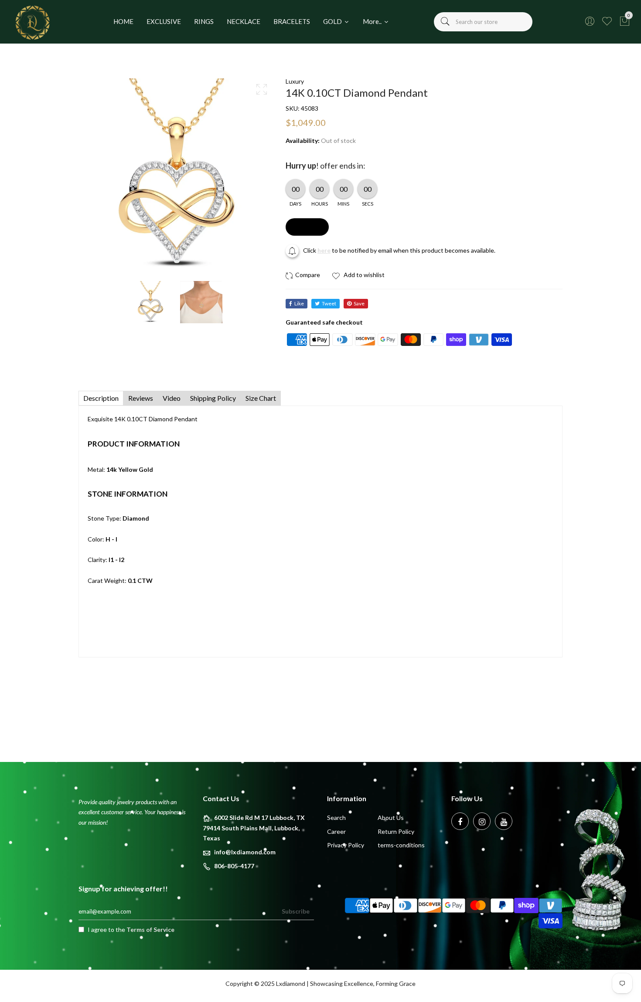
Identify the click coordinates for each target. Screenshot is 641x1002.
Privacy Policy (345, 845)
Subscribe (296, 911)
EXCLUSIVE (164, 21)
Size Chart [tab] (260, 398)
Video (172, 398)
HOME (123, 21)
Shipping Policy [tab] (213, 398)
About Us (391, 817)
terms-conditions (401, 845)
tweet (329, 303)
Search (336, 817)
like (299, 303)
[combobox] (483, 21)
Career (336, 831)
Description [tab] (101, 398)
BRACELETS (291, 21)
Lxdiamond (290, 983)
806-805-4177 (234, 866)
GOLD (333, 21)
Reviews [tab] (140, 398)
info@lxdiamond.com (245, 852)
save (359, 303)
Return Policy (396, 831)
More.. (373, 21)
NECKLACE (243, 21)
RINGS (204, 21)
